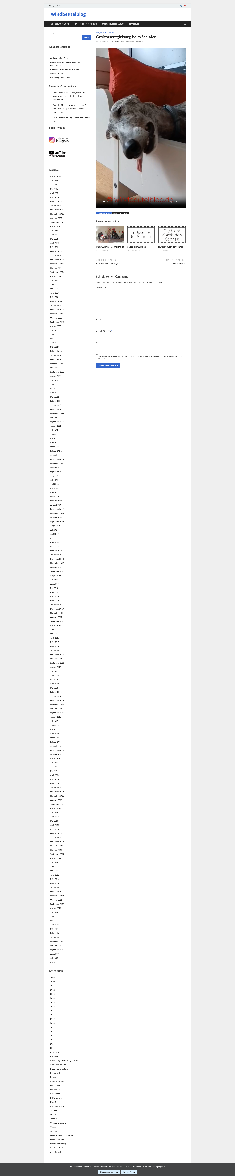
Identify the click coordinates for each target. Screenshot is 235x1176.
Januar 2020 (55, 505)
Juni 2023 (54, 334)
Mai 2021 (54, 438)
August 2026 (55, 176)
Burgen (53, 1077)
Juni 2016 (54, 675)
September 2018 (57, 571)
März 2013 (54, 829)
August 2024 (55, 276)
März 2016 (54, 688)
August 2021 (55, 426)
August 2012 (55, 858)
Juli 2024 (54, 280)
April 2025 (54, 243)
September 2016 (57, 663)
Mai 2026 (54, 189)
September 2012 (57, 854)
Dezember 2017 (57, 609)
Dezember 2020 (57, 459)
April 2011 (54, 925)
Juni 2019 (54, 534)
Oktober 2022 (56, 367)
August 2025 (55, 226)
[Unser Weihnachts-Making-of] (110, 235)
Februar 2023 (56, 351)
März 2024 (54, 297)
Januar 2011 (55, 937)
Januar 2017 (55, 650)
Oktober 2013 (56, 800)
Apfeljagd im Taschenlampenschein (64, 69)
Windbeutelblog (68, 14)
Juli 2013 (54, 812)
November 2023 (57, 313)
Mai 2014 (54, 771)
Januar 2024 (55, 305)
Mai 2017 (54, 634)
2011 (52, 985)
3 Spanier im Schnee (136, 247)
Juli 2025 (54, 230)
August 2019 (55, 525)
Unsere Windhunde (60, 24)
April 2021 (54, 442)
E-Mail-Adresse (104, 331)
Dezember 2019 (57, 509)
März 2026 (54, 197)
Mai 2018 (54, 588)
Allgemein (104, 33)
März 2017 (54, 642)
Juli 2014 (54, 762)
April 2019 (54, 542)
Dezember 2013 (57, 791)
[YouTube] (184, 6)
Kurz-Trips (54, 1102)
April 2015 (54, 733)
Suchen (52, 33)
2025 (52, 1044)
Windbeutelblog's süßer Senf (62, 1135)
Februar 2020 (56, 500)
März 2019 (54, 546)
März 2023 (54, 347)
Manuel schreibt (57, 1106)
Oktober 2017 (56, 617)
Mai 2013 (54, 821)
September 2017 (57, 621)
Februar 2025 (56, 251)
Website (100, 342)
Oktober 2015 (56, 708)
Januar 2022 (55, 405)
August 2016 (55, 667)
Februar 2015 (56, 742)
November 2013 (57, 796)
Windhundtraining (58, 1143)
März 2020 (54, 496)
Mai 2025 (54, 239)
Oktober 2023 (56, 318)
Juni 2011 (54, 916)
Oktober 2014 (56, 754)
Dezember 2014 (57, 750)
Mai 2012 (54, 870)
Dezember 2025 (57, 209)
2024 (52, 1039)
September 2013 (57, 804)
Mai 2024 (54, 288)
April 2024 (54, 293)
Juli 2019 (54, 530)
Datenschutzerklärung (113, 24)
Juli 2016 (54, 671)
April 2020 (54, 492)
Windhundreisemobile (59, 1139)
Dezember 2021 (57, 409)
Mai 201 (53, 962)
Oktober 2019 (56, 517)
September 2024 (57, 272)
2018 (52, 1015)
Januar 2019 (55, 555)
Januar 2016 (55, 696)
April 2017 (54, 638)
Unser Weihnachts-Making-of (110, 247)
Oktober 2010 (56, 945)
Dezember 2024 (57, 259)
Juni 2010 (54, 954)
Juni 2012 (54, 866)
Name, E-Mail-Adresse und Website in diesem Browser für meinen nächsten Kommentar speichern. (139, 357)
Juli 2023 (54, 330)
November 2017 (57, 613)
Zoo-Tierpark (55, 1152)
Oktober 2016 (56, 658)
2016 (52, 1006)
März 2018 (54, 596)
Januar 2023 (55, 355)
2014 (52, 998)
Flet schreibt (55, 1089)
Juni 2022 (54, 384)
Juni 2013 (54, 816)
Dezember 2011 (57, 891)
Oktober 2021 (56, 417)
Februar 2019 (56, 550)
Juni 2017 (54, 629)
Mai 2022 (54, 388)
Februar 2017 (56, 646)
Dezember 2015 (57, 700)
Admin (56, 92)
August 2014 (55, 758)
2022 (97, 33)
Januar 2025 (55, 255)
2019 (52, 1019)
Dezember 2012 (57, 841)
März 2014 (54, 779)
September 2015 (57, 712)
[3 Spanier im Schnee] (141, 235)
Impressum (134, 24)
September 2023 (57, 322)
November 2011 (57, 895)
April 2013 (54, 825)
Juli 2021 (54, 430)
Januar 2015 (55, 746)
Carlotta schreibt (57, 1081)
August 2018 (55, 575)
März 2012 (54, 879)
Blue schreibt (55, 1073)
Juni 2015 (54, 725)
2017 (52, 1010)
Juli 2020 (54, 480)
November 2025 (57, 214)
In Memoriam (56, 1098)
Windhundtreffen (57, 1148)
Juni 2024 (54, 284)
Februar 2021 (56, 451)
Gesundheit (55, 1093)
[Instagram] (181, 6)
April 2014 (54, 775)
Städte (53, 1114)
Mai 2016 (54, 679)
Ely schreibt (55, 1085)
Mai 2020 (54, 488)
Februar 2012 (56, 883)
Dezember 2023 (57, 309)
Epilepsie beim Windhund (86, 24)
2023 (52, 1035)
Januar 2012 (55, 887)
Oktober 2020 (56, 467)
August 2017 (55, 625)
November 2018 (57, 563)
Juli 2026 (54, 180)
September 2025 (57, 222)
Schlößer (54, 1110)
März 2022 (54, 397)
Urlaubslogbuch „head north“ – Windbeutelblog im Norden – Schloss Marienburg (70, 96)
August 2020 (55, 476)
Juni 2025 (54, 234)
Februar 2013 (56, 833)
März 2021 (54, 446)
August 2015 (55, 717)
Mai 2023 (54, 338)
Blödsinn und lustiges (59, 1069)
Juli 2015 (54, 721)
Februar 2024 (56, 301)
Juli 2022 (54, 380)
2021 (52, 1027)
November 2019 (57, 513)
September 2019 (57, 521)
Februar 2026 (56, 201)
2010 (52, 981)
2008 (52, 977)
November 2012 (57, 846)
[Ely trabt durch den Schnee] (172, 235)
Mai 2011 (54, 920)
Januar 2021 (55, 455)
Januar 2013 (55, 837)
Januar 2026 (55, 205)
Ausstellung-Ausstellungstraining (64, 1060)
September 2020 (57, 471)
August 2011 (55, 908)
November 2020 (57, 463)
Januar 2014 (55, 787)
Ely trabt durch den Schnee (170, 247)
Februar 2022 (56, 401)
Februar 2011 (56, 933)
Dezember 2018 (57, 559)
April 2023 (54, 343)
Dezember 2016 (57, 654)
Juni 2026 (54, 185)
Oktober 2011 (56, 900)
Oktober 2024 (56, 268)
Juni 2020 (54, 484)
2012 (52, 990)
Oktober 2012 (56, 850)
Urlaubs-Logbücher (58, 1123)
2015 (52, 1002)
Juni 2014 (54, 767)
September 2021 (57, 421)
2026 (52, 1048)
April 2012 (54, 875)
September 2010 (57, 949)
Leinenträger (119, 41)
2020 (52, 1023)
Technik (53, 1118)
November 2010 (57, 941)
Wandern (54, 1131)
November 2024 (57, 264)
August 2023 (55, 326)
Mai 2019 (54, 538)
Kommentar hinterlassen (135, 41)
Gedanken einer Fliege (59, 58)
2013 (52, 994)
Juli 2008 (54, 958)
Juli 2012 (54, 862)
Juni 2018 (54, 584)
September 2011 (57, 904)
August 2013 (55, 808)
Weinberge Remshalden (60, 77)
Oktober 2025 (56, 218)
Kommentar (102, 287)
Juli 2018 (54, 579)
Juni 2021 (54, 434)
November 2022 (57, 363)
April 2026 (54, 193)
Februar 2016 (56, 692)
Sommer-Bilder (56, 73)
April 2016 (54, 683)
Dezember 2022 (57, 359)
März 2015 (54, 737)
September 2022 (57, 372)
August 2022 (55, 376)
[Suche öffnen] (185, 24)
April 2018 (54, 592)
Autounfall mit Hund (59, 1064)
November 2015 (57, 704)
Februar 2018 (56, 600)
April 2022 (54, 392)
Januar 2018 (55, 604)
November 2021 (57, 413)
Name (99, 320)
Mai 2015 (54, 729)
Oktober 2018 (56, 567)
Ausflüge (54, 1056)
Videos (111, 33)
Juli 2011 (54, 912)
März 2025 (54, 247)
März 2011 (54, 929)
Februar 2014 (56, 783)
